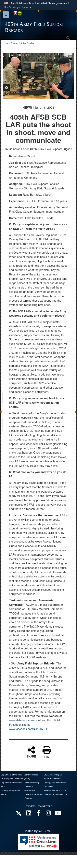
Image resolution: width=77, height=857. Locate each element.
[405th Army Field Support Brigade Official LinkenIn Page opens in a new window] (28, 814)
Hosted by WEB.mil (37, 831)
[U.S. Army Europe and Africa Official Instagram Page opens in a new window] (48, 814)
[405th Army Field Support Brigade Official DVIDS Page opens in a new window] (19, 813)
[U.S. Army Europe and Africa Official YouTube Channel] (58, 814)
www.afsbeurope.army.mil (25, 720)
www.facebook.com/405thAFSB (28, 729)
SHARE (31, 756)
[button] (18, 7)
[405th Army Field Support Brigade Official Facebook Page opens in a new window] (38, 814)
